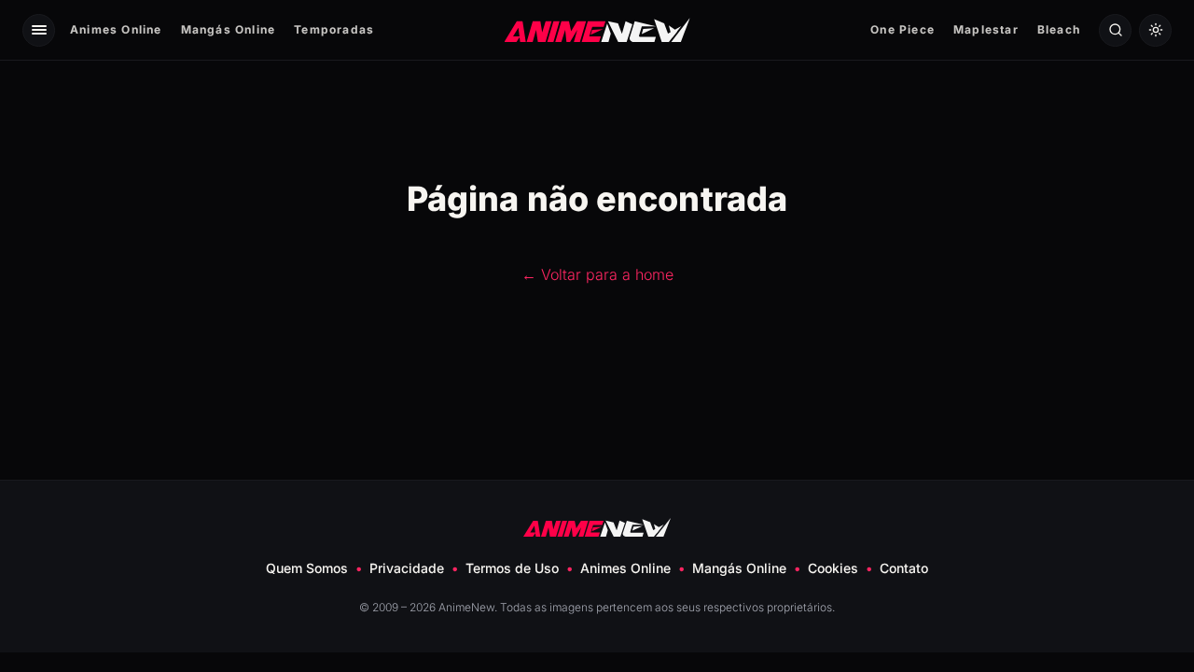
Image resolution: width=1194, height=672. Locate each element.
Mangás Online (228, 29)
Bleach (1058, 29)
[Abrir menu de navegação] (38, 30)
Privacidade (406, 568)
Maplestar (986, 29)
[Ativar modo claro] (1155, 30)
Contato (904, 568)
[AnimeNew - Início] (597, 29)
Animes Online (116, 29)
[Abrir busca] (1115, 30)
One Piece (902, 29)
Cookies (833, 568)
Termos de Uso (512, 568)
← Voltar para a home (597, 274)
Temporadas (334, 29)
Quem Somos (307, 568)
